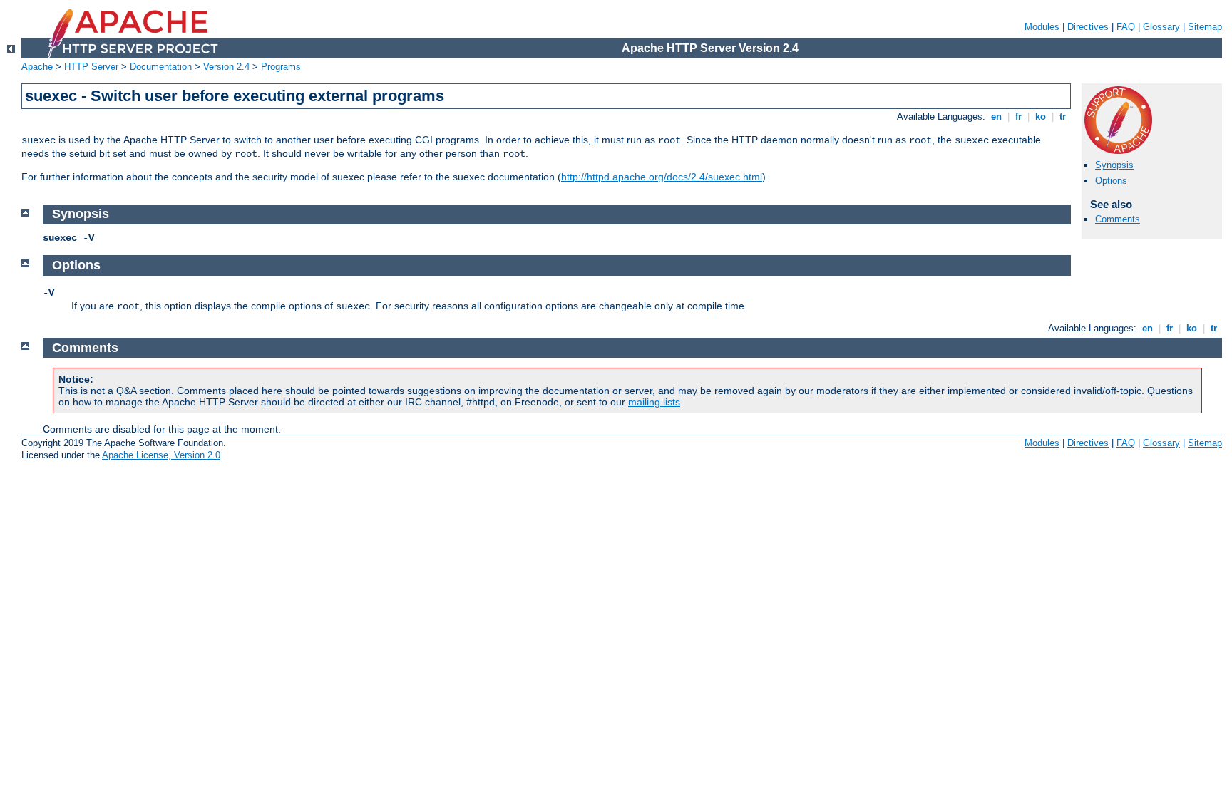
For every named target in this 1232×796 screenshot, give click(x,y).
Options (1111, 180)
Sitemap (1205, 26)
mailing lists (654, 402)
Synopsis (1114, 165)
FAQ (1125, 26)
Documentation (161, 66)
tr (1063, 116)
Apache (37, 66)
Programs (281, 66)
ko (1040, 116)
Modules (1042, 26)
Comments (1117, 219)
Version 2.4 (226, 66)
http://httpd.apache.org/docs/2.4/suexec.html (661, 176)
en (996, 116)
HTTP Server (91, 66)
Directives (1088, 26)
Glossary (1161, 26)
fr (1018, 116)
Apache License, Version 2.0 (161, 455)
